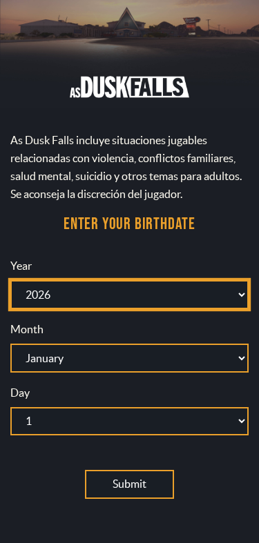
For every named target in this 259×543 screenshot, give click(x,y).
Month (27, 329)
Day (20, 392)
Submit (129, 483)
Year (21, 265)
